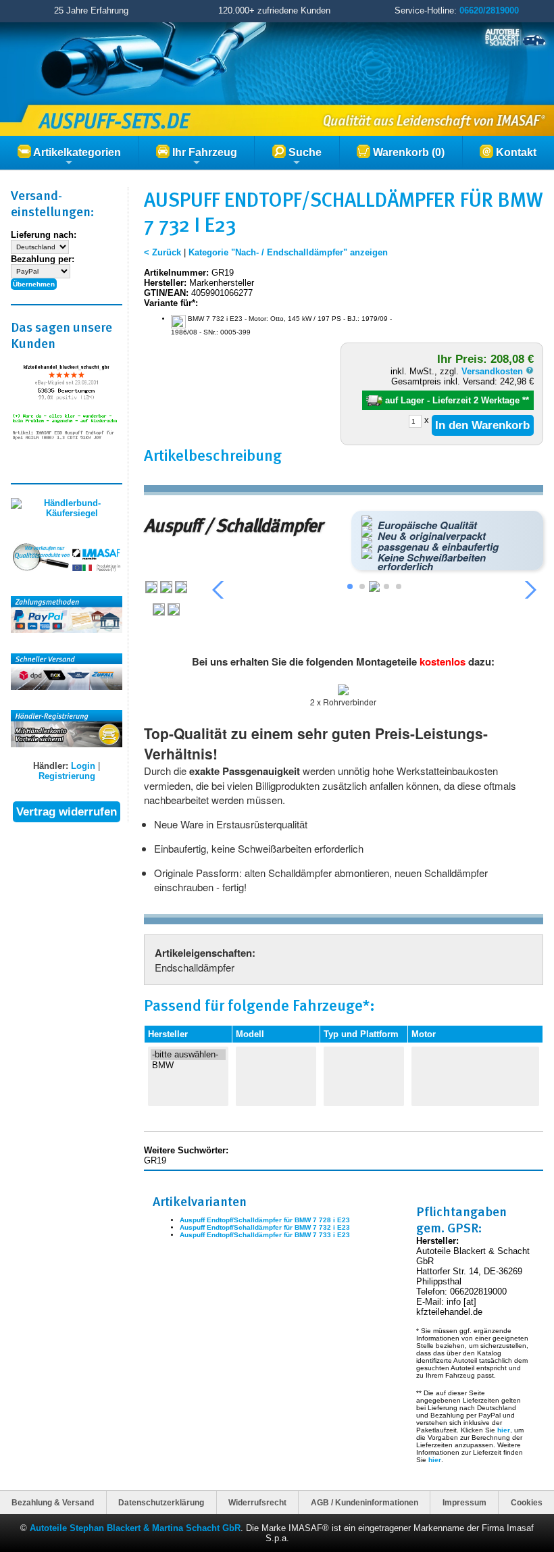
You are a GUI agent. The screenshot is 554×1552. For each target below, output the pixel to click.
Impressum (464, 1502)
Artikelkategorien (76, 152)
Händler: (50, 766)
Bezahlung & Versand (52, 1502)
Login (83, 766)
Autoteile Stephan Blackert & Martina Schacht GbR (135, 1528)
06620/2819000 (489, 10)
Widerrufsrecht (257, 1502)
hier (503, 1430)
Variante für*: (171, 303)
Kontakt (514, 152)
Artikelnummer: (176, 273)
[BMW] (188, 1065)
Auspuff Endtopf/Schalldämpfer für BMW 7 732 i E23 (265, 1227)
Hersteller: (165, 283)
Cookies (527, 1502)
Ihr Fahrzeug (203, 152)
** (525, 400)
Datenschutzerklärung (161, 1502)
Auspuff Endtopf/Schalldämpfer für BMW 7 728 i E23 (265, 1220)
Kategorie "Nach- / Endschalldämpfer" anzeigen (288, 252)
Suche (304, 152)
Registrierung (67, 776)
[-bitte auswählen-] (188, 1054)
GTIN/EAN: (166, 293)
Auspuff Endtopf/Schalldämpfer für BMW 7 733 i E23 (265, 1234)
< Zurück (162, 252)
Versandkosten (493, 371)
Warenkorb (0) (407, 152)
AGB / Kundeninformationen (364, 1502)
